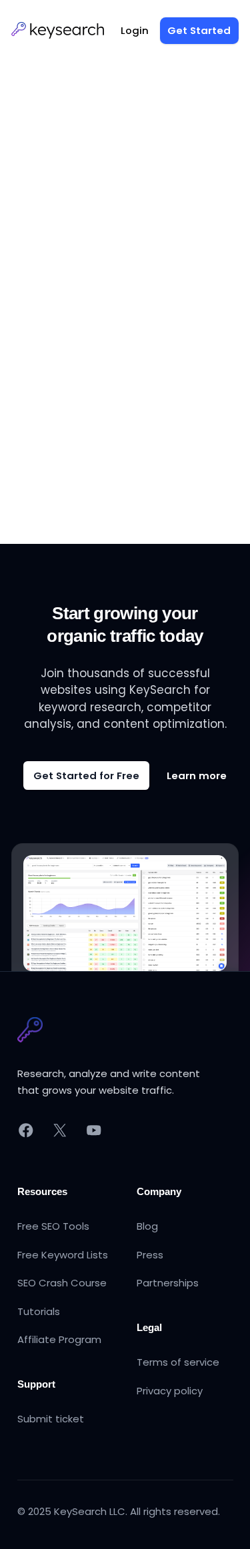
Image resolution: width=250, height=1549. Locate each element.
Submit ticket (50, 1419)
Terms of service (178, 1362)
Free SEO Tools (53, 1226)
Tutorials (38, 1311)
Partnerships (168, 1283)
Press (150, 1255)
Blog (147, 1226)
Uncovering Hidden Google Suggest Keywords (122, 268)
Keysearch (50, 303)
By (119, 303)
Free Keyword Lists (62, 1255)
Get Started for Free (86, 775)
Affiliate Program (59, 1339)
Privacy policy (170, 1391)
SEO (86, 303)
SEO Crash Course (62, 1283)
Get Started (199, 30)
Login (135, 30)
